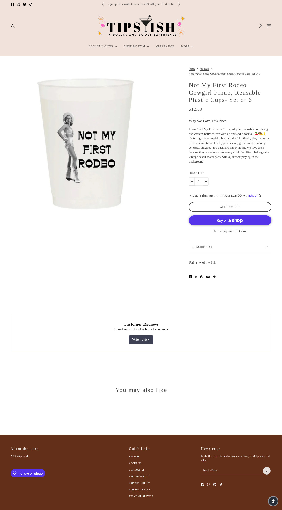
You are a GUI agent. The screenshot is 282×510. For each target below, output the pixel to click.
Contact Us (137, 470)
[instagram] (18, 4)
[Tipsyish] (141, 26)
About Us (135, 463)
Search (134, 456)
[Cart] (269, 26)
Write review (141, 339)
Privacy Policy (139, 483)
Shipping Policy (140, 489)
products (204, 68)
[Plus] (206, 181)
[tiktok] (30, 4)
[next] (179, 4)
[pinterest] (24, 4)
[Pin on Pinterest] (201, 276)
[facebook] (12, 4)
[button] (214, 276)
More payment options (230, 231)
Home (192, 68)
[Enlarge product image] (86, 142)
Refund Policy (139, 476)
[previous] (103, 4)
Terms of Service (141, 496)
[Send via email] (208, 276)
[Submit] (267, 471)
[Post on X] (196, 277)
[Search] (13, 26)
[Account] (260, 26)
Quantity (196, 173)
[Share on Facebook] (190, 276)
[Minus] (192, 181)
